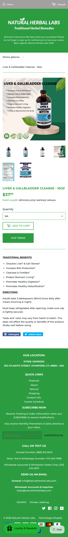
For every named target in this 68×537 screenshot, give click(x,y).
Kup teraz (18, 237)
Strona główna (11, 57)
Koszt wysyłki (10, 200)
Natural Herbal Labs (23, 517)
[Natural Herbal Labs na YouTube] (62, 508)
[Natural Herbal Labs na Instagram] (56, 508)
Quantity (8, 209)
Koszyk (61, 4)
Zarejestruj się (53, 435)
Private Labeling (39, 502)
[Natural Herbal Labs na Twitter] (44, 508)
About (34, 385)
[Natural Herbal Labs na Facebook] (50, 508)
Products (34, 380)
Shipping (34, 393)
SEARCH (22, 502)
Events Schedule (34, 401)
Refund (34, 389)
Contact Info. (34, 397)
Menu (10, 4)
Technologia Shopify (50, 517)
